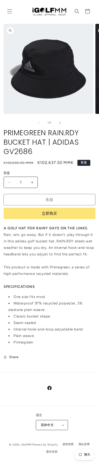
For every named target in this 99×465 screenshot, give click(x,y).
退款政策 (68, 444)
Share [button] (14, 357)
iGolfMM (26, 444)
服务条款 (51, 451)
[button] (9, 11)
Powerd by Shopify (45, 444)
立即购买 (49, 213)
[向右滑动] (60, 122)
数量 (7, 173)
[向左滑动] (39, 122)
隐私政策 (84, 444)
